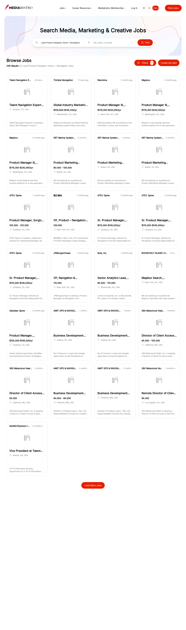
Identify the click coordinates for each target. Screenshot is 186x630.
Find (147, 42)
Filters (147, 62)
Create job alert (169, 62)
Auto (155, 8)
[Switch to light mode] (143, 8)
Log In (134, 8)
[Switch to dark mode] (149, 8)
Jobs (62, 8)
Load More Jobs (93, 485)
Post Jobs (173, 8)
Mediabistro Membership (111, 8)
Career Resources (81, 8)
